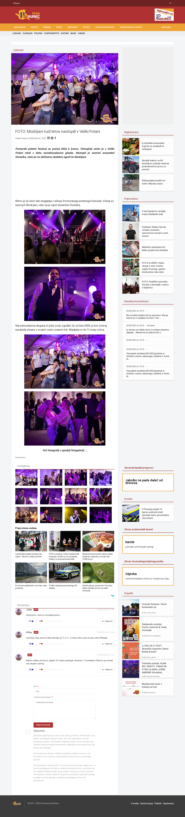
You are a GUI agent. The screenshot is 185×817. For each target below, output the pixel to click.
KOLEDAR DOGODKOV (104, 27)
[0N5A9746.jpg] (77, 478)
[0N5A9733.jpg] (52, 497)
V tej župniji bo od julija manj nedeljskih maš (153, 212)
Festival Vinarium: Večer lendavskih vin (154, 605)
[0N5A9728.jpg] (27, 497)
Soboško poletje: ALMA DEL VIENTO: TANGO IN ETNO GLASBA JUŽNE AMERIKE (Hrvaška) (154, 668)
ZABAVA (81, 33)
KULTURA (65, 33)
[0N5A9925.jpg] (52, 478)
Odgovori (107, 621)
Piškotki (158, 803)
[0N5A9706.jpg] (102, 478)
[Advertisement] (64, 179)
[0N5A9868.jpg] (77, 497)
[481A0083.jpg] (27, 516)
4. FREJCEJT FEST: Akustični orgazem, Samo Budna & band (155, 648)
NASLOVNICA (20, 27)
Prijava (16, 3)
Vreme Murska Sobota (131, 27)
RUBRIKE (47, 27)
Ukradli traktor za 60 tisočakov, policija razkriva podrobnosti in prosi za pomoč (155, 165)
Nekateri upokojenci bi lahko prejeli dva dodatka (155, 248)
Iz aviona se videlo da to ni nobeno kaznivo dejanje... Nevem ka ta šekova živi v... (147, 331)
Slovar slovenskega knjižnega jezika (143, 561)
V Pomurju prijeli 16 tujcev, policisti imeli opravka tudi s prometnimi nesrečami (155, 513)
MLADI (73, 33)
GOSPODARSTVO (51, 33)
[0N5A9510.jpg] (77, 516)
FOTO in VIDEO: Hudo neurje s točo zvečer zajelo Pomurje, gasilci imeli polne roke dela (153, 267)
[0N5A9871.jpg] (102, 497)
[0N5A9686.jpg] (102, 516)
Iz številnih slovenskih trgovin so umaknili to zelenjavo (153, 146)
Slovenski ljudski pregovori (138, 467)
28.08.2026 (166, 27)
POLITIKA (38, 33)
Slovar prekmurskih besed (138, 529)
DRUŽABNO (73, 27)
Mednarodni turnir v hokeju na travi (152, 685)
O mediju (135, 803)
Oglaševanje (168, 803)
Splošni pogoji (146, 803)
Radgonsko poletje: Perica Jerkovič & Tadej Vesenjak (154, 627)
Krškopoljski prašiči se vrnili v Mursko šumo (153, 182)
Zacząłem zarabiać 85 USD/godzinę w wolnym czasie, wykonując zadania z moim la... (147, 356)
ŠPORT (59, 27)
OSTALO (86, 27)
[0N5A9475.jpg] (52, 516)
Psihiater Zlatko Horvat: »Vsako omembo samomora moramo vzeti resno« (155, 231)
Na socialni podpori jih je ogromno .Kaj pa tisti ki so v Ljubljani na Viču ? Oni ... (147, 316)
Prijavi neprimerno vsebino (54, 621)
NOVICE (34, 27)
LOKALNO (17, 33)
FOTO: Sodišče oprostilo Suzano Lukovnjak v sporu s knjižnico (155, 284)
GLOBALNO (28, 33)
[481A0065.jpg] (27, 478)
